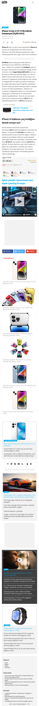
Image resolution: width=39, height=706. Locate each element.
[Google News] (29, 42)
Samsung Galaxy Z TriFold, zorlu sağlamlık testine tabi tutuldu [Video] (17, 599)
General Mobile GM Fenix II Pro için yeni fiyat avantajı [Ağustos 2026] (18, 644)
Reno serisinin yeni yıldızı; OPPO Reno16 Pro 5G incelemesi (19, 445)
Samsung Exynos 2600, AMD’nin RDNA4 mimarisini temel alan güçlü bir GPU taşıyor (18, 592)
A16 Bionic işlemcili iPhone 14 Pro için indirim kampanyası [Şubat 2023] (17, 334)
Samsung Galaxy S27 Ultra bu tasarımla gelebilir (17, 685)
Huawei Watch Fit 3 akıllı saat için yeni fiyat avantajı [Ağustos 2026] (18, 450)
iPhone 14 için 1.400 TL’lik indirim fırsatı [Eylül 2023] (18, 412)
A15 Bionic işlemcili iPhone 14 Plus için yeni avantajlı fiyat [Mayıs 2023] (17, 360)
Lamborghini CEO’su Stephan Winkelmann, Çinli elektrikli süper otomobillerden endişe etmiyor (19, 455)
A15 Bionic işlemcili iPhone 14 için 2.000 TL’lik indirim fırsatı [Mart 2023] (17, 308)
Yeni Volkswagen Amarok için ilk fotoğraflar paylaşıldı (18, 501)
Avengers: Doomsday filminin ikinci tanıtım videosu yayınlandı (18, 574)
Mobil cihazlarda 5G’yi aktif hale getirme (15, 696)
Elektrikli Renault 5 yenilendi (13, 511)
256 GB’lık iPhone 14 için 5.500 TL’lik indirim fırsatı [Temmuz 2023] (19, 386)
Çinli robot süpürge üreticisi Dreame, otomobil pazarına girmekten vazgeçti (19, 506)
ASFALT (6, 492)
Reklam (6, 664)
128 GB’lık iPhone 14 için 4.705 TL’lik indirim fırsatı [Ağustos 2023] (19, 282)
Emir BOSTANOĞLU (7, 36)
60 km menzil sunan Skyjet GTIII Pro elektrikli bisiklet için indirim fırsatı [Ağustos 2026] (19, 634)
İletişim (6, 666)
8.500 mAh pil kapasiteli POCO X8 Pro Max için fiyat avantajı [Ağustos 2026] (19, 639)
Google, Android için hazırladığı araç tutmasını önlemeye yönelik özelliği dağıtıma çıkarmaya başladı (19, 516)
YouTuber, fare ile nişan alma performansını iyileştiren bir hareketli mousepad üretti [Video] (19, 580)
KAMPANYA (5, 27)
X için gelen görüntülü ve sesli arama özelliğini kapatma (18, 701)
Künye (6, 662)
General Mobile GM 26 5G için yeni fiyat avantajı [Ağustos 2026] (19, 649)
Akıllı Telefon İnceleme (10, 440)
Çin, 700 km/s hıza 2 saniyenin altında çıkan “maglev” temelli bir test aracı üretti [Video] (18, 586)
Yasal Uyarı (7, 667)
